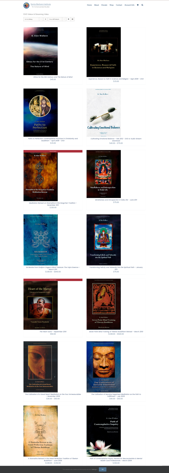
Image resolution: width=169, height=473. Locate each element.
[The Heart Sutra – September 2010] (40, 280)
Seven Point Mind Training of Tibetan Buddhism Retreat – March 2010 (116, 332)
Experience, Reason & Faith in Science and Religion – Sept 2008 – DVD (116, 79)
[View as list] (72, 19)
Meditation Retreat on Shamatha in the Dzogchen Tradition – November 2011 (53, 204)
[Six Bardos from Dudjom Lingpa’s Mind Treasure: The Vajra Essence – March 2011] (40, 215)
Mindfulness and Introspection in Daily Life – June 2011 (116, 200)
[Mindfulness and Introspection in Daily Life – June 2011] (104, 151)
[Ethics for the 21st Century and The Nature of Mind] (40, 28)
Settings (94, 469)
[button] (142, 4)
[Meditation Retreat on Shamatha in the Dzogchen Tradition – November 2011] (40, 151)
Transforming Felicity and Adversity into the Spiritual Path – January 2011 (116, 268)
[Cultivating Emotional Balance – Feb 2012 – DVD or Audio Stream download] (104, 90)
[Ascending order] (45, 19)
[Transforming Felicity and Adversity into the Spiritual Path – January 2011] (104, 215)
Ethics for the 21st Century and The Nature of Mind (53, 77)
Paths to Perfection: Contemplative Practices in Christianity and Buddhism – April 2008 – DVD (53, 139)
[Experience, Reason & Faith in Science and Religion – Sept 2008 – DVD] (104, 28)
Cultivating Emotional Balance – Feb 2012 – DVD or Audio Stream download (116, 140)
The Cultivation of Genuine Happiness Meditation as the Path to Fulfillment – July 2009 (116, 395)
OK (103, 469)
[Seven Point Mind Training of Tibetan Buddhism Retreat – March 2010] (104, 280)
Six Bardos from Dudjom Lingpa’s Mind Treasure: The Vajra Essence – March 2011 (53, 268)
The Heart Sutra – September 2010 (53, 332)
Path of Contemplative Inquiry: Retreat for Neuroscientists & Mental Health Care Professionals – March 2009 (116, 459)
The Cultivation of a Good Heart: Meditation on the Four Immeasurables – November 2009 (53, 395)
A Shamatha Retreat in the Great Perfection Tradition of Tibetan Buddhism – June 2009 (53, 459)
